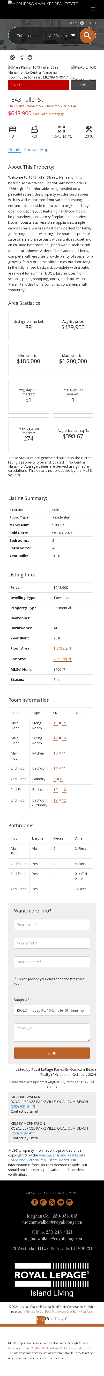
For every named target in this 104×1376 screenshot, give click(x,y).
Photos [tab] (30, 149)
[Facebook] (34, 1202)
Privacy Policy (34, 1311)
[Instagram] (43, 1202)
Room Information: (29, 700)
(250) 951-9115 (23, 1106)
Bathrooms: (21, 825)
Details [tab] (14, 149)
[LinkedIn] (69, 1202)
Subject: (20, 999)
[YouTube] (60, 1202)
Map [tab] (44, 149)
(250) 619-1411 (23, 1133)
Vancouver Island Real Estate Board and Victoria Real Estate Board (46, 1157)
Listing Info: (21, 574)
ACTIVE (73, 22)
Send (52, 1053)
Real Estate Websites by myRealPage (69, 1311)
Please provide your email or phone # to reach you (49, 981)
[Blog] (52, 1202)
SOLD (92, 22)
